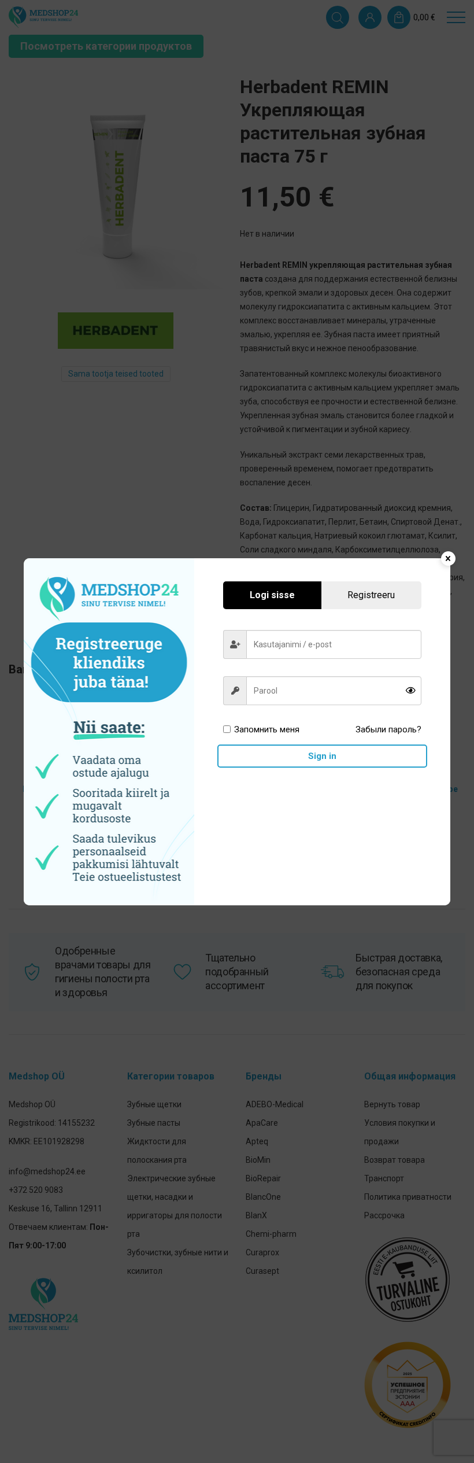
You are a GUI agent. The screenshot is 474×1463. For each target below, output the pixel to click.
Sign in (322, 756)
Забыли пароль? (388, 729)
